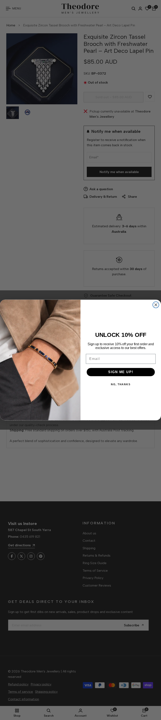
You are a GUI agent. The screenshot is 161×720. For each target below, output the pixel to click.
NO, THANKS (121, 384)
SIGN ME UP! (120, 372)
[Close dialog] (156, 305)
